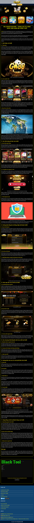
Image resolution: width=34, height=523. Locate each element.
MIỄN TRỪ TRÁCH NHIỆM (5, 505)
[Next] (32, 10)
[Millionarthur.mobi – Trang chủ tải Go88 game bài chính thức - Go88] (17, 2)
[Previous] (2, 10)
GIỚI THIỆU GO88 (4, 503)
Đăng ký (19, 4)
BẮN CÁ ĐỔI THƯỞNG (4, 493)
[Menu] (32, 2)
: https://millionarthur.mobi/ (7, 513)
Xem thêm (17, 479)
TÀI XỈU (2, 495)
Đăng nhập (14, 4)
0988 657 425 (5, 515)
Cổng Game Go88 (20, 521)
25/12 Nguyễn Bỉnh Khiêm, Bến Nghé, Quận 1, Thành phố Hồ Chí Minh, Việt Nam (15, 518)
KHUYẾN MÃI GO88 (4, 496)
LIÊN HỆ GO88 (3, 508)
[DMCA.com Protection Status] (5, 498)
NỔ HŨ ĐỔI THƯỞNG (4, 491)
